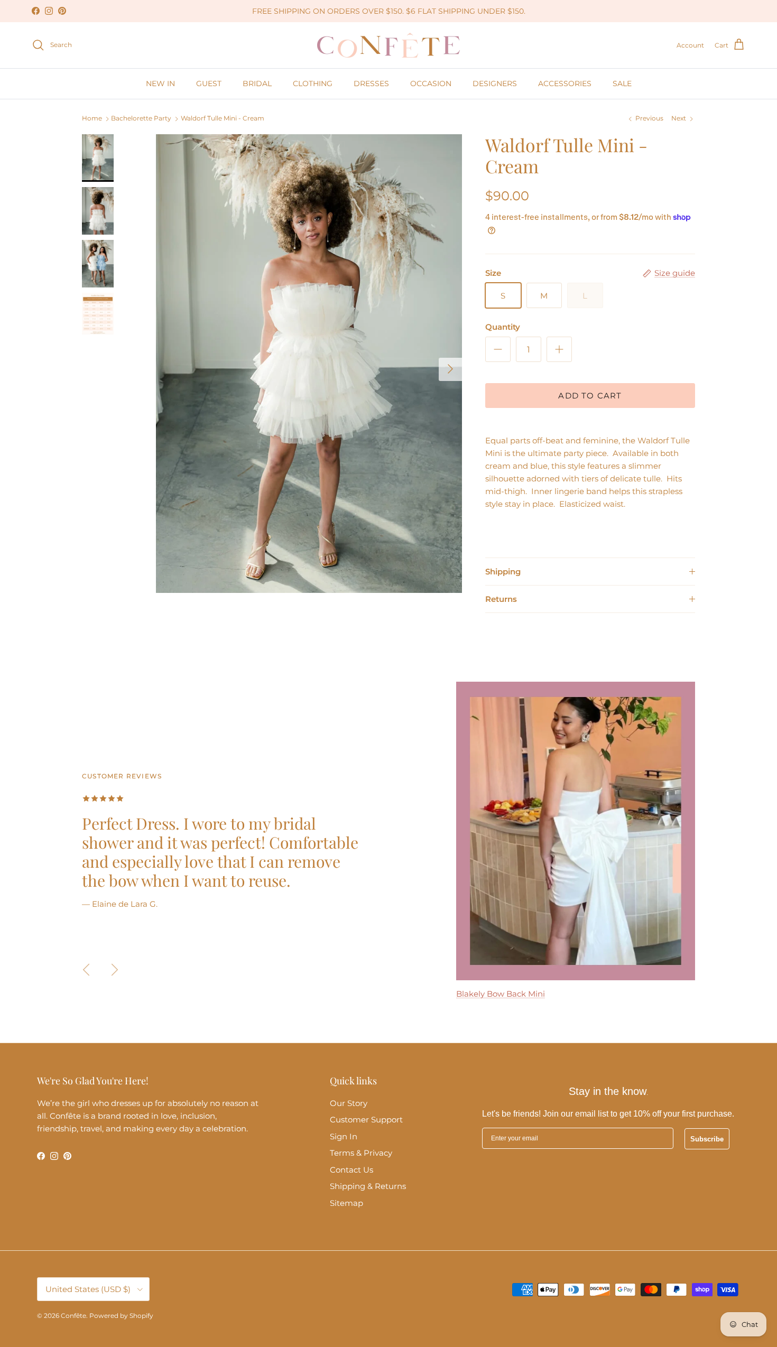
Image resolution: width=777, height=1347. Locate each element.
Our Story (348, 1103)
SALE (622, 83)
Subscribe (707, 1139)
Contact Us (351, 1170)
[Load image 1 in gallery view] (309, 363)
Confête (73, 1316)
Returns (501, 599)
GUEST (208, 83)
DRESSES (371, 83)
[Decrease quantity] (498, 349)
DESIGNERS (495, 83)
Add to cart (590, 396)
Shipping (503, 571)
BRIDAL (257, 83)
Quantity (502, 327)
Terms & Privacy (361, 1153)
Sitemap (346, 1203)
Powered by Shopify (121, 1316)
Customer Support (366, 1119)
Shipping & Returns (368, 1186)
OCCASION (430, 83)
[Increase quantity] (559, 349)
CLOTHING (312, 83)
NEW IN (160, 83)
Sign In (343, 1136)
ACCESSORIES (564, 83)
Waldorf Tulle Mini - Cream (222, 119)
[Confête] (388, 45)
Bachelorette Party (141, 119)
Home (92, 119)
